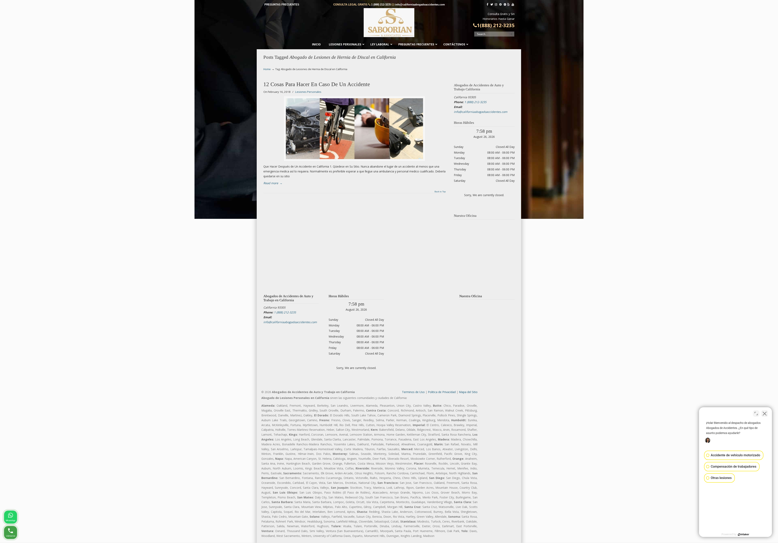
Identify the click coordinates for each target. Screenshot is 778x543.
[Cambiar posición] (756, 413)
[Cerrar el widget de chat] (764, 413)
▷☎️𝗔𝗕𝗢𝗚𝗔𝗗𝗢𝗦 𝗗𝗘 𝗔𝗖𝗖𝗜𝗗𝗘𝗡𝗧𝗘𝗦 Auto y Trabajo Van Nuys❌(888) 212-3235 (389, 22)
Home (267, 69)
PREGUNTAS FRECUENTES (281, 4)
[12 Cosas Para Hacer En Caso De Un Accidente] (354, 128)
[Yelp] (508, 4)
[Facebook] (487, 4)
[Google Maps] (505, 4)
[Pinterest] (500, 4)
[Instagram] (496, 4)
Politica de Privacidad (442, 392)
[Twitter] (492, 4)
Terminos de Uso (413, 392)
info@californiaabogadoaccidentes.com (420, 4)
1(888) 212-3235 (496, 25)
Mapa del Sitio (468, 392)
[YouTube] (513, 4)
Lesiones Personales (308, 92)
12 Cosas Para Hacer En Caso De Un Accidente (316, 84)
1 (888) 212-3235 (381, 4)
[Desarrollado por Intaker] (743, 534)
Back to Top (440, 192)
